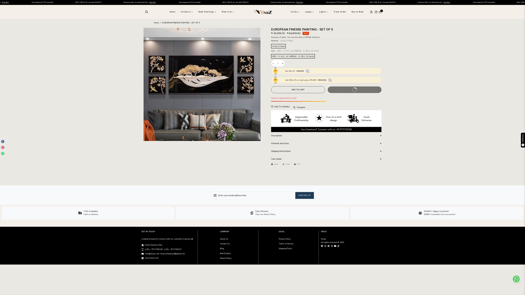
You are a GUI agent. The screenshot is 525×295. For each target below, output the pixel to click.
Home (156, 22)
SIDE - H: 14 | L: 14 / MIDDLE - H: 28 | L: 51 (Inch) (293, 56)
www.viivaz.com (152, 258)
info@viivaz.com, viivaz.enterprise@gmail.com (165, 253)
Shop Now (120, 2)
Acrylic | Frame (278, 46)
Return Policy (225, 258)
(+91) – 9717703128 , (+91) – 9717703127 (163, 249)
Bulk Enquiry (225, 253)
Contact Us (225, 243)
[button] (147, 11)
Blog (222, 248)
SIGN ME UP (304, 195)
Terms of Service (286, 243)
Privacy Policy (285, 239)
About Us (224, 239)
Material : (282, 40)
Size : (295, 51)
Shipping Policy (285, 248)
